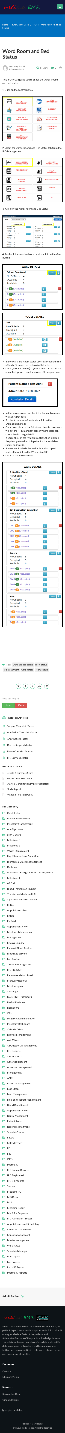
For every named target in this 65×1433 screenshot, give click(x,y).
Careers (6, 1370)
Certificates (37, 1423)
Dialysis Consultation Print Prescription (28, 783)
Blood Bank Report (17, 1104)
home (5, 24)
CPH (9, 1013)
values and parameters (19, 1229)
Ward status (13, 1245)
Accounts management (19, 1067)
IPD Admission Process (19, 1218)
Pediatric (12, 921)
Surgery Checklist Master (21, 725)
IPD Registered (15, 1175)
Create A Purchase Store (20, 772)
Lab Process (13, 1261)
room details (42, 669)
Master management (18, 1240)
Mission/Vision (10, 1376)
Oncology (12, 991)
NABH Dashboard (17, 1002)
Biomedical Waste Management (24, 861)
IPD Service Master (17, 757)
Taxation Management (19, 964)
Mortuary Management (20, 931)
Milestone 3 (13, 839)
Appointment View (17, 926)
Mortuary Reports (17, 980)
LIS (8, 1148)
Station (11, 1186)
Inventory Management (19, 823)
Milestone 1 (13, 877)
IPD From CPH (15, 969)
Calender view (14, 1142)
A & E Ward (13, 1040)
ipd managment (11, 669)
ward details (27, 669)
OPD (10, 1159)
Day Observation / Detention (22, 856)
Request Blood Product (19, 778)
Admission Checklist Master (22, 732)
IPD (35, 24)
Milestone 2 (13, 845)
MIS (9, 1202)
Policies (25, 1423)
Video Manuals (10, 1399)
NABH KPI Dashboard (19, 996)
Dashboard (13, 866)
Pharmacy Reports (17, 1272)
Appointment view (17, 910)
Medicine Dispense (17, 1213)
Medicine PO (14, 1191)
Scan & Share (14, 834)
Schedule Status (15, 1131)
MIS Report (13, 1196)
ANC (10, 1077)
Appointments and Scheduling (23, 1223)
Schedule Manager (17, 1250)
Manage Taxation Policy (20, 794)
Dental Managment (17, 1115)
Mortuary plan (15, 986)
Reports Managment (18, 1126)
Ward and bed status (23, 664)
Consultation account (18, 1234)
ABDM (11, 883)
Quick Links (13, 812)
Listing (10, 904)
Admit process (15, 829)
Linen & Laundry (15, 942)
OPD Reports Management (22, 1045)
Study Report (14, 788)
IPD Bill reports (15, 1180)
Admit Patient (11, 1296)
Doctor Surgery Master (19, 744)
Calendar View (15, 1029)
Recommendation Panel (20, 975)
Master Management (18, 818)
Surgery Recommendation (21, 1018)
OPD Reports (14, 1056)
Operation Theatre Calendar (22, 899)
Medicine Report (16, 1207)
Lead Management (17, 1094)
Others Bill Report (17, 1061)
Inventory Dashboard (18, 1023)
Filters (10, 1137)
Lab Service (13, 958)
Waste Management (18, 850)
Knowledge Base (20, 24)
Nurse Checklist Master (20, 751)
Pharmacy (12, 1164)
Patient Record (15, 1121)
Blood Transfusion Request (21, 888)
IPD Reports (14, 1050)
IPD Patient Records (18, 1169)
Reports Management (19, 1083)
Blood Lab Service (17, 953)
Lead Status (13, 1088)
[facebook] (25, 686)
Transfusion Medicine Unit (21, 894)
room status (41, 664)
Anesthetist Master (17, 738)
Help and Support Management (24, 1099)
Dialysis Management (19, 1034)
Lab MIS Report (15, 1267)
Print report (13, 1256)
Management (14, 937)
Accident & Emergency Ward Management (30, 872)
